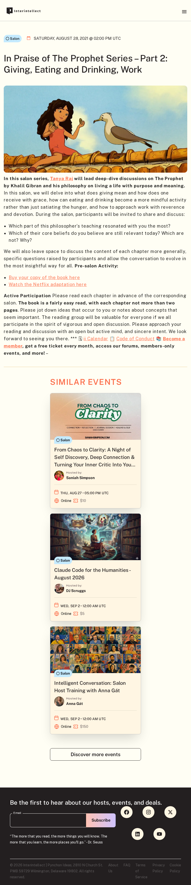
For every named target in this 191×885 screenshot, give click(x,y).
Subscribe (101, 820)
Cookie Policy (175, 868)
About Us (113, 868)
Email (17, 813)
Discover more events (95, 754)
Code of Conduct (135, 338)
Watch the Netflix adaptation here (48, 284)
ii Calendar (96, 338)
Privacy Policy (158, 868)
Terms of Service (141, 871)
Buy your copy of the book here (44, 277)
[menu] (184, 12)
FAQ (126, 865)
